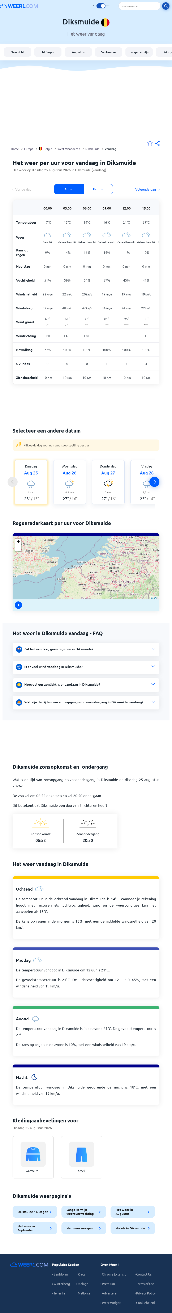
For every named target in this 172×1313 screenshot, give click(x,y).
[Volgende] (154, 482)
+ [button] (18, 541)
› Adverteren (109, 1293)
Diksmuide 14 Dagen (33, 1212)
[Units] (101, 5)
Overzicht (17, 52)
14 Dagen (48, 52)
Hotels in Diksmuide (130, 1228)
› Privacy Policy (145, 1293)
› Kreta (81, 1274)
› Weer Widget (110, 1303)
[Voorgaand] (13, 482)
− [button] (18, 548)
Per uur (98, 189)
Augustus (78, 52)
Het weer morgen (79, 1228)
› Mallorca (83, 1293)
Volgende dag (146, 189)
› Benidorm (60, 1274)
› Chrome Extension (114, 1274)
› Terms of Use (144, 1284)
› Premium (107, 1284)
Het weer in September (26, 1228)
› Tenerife (58, 1293)
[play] (19, 605)
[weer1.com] (19, 5)
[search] (165, 6)
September (108, 52)
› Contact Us (143, 1274)
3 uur (69, 189)
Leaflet (154, 597)
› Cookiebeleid (145, 1303)
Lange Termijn (139, 52)
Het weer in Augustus (124, 1211)
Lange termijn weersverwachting (80, 1211)
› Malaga (82, 1284)
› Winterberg (61, 1284)
